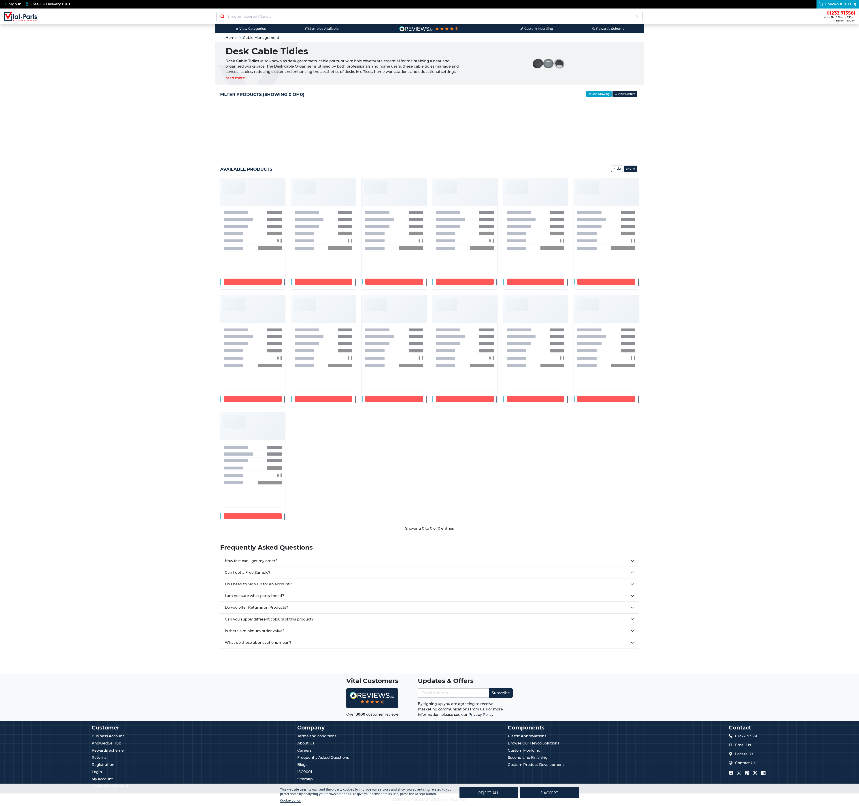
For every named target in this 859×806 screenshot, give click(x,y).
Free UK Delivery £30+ (50, 4)
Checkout (840, 4)
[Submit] (222, 16)
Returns (99, 757)
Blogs (302, 765)
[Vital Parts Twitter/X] (755, 773)
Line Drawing (600, 94)
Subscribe (501, 693)
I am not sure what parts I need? (254, 596)
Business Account (108, 736)
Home (231, 38)
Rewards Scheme (610, 29)
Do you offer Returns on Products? (256, 607)
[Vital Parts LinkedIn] (763, 773)
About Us (305, 743)
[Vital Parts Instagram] (739, 773)
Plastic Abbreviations (527, 736)
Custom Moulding (538, 29)
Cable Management (261, 38)
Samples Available (323, 29)
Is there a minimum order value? (254, 631)
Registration (103, 765)
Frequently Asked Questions (323, 757)
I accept (549, 792)
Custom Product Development (536, 765)
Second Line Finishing (528, 757)
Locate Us (744, 754)
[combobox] (429, 16)
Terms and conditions (316, 736)
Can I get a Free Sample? (247, 572)
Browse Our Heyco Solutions (533, 743)
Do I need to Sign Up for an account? (258, 584)
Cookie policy (290, 800)
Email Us (743, 745)
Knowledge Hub (106, 743)
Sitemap (305, 779)
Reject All (488, 792)
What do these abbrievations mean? (258, 642)
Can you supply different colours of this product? (269, 619)
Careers (304, 750)
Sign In (14, 4)
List (618, 168)
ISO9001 (304, 772)
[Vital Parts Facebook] (731, 773)
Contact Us (745, 763)
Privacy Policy (480, 714)
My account (102, 779)
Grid (632, 168)
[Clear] (637, 16)
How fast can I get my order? (251, 561)
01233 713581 (746, 736)
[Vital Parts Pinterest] (747, 773)
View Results (626, 94)
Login (97, 772)
